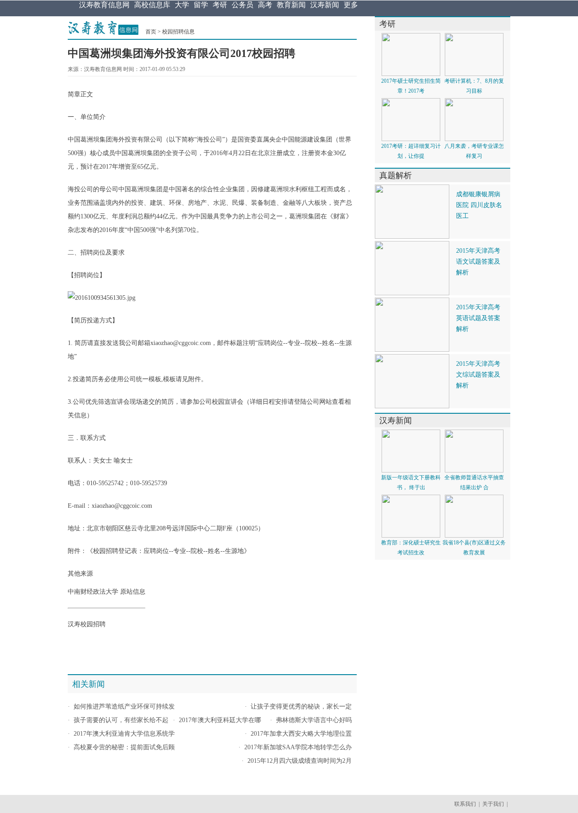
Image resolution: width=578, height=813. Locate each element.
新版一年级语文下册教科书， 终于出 (411, 482)
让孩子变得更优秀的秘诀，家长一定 (301, 706)
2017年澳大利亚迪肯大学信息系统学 (124, 733)
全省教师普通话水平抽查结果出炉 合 (474, 482)
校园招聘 (105, 551)
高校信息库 (152, 5)
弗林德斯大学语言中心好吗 (314, 720)
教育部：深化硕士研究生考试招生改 (411, 547)
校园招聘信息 (178, 31)
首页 (150, 31)
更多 (351, 5)
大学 (182, 5)
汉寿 (74, 624)
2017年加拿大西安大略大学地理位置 (301, 733)
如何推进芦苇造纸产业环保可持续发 (124, 706)
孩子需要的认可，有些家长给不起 (121, 720)
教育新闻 (291, 5)
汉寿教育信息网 (104, 5)
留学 (201, 5)
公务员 (242, 5)
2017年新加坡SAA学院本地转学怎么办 (298, 747)
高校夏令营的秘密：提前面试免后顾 (124, 747)
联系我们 (465, 804)
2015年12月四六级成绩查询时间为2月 (299, 760)
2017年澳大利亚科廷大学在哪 (220, 720)
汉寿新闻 (324, 5)
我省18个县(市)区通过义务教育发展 (474, 547)
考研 (220, 5)
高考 (265, 5)
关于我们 (493, 804)
